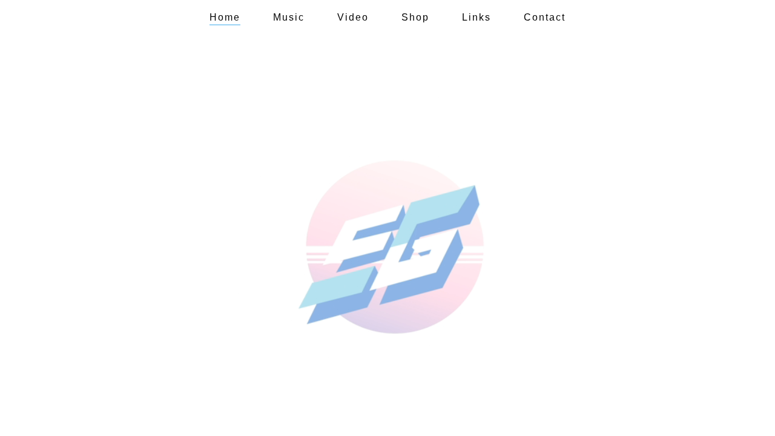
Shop (415, 17)
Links (476, 17)
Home (224, 17)
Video (353, 17)
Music (289, 17)
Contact (545, 17)
